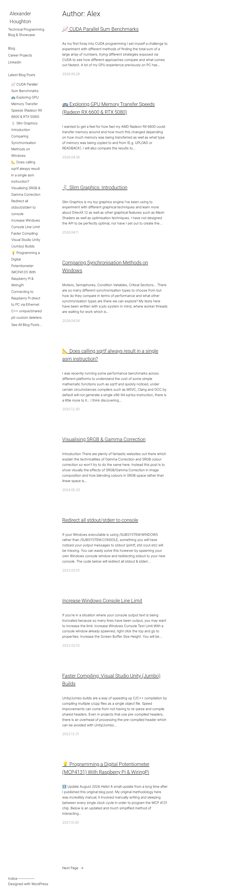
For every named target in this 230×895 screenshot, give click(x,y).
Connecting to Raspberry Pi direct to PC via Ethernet (25, 298)
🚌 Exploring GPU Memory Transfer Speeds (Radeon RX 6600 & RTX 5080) (108, 108)
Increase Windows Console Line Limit (102, 600)
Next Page (73, 868)
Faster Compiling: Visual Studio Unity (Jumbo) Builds (25, 240)
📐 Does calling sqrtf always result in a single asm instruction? (110, 355)
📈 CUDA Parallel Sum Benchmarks (100, 29)
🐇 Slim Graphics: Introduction (94, 187)
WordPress (39, 884)
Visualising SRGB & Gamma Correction (104, 439)
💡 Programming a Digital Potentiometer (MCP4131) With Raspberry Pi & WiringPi (105, 768)
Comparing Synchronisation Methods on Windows (105, 266)
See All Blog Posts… (26, 325)
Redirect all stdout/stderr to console (23, 207)
